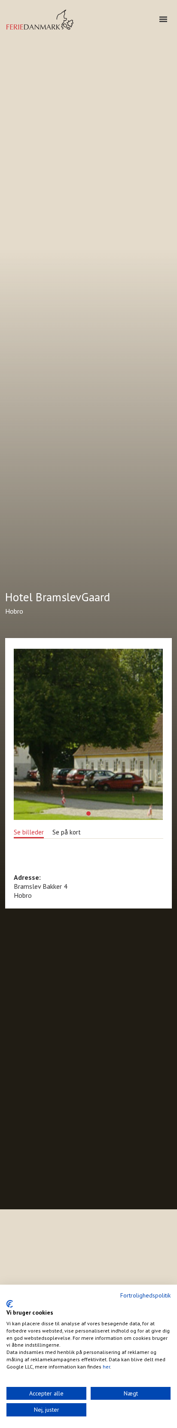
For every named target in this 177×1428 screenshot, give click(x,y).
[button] (88, 813)
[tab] (29, 831)
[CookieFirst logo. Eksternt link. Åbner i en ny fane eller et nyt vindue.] (9, 1304)
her (106, 1366)
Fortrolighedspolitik (145, 1295)
